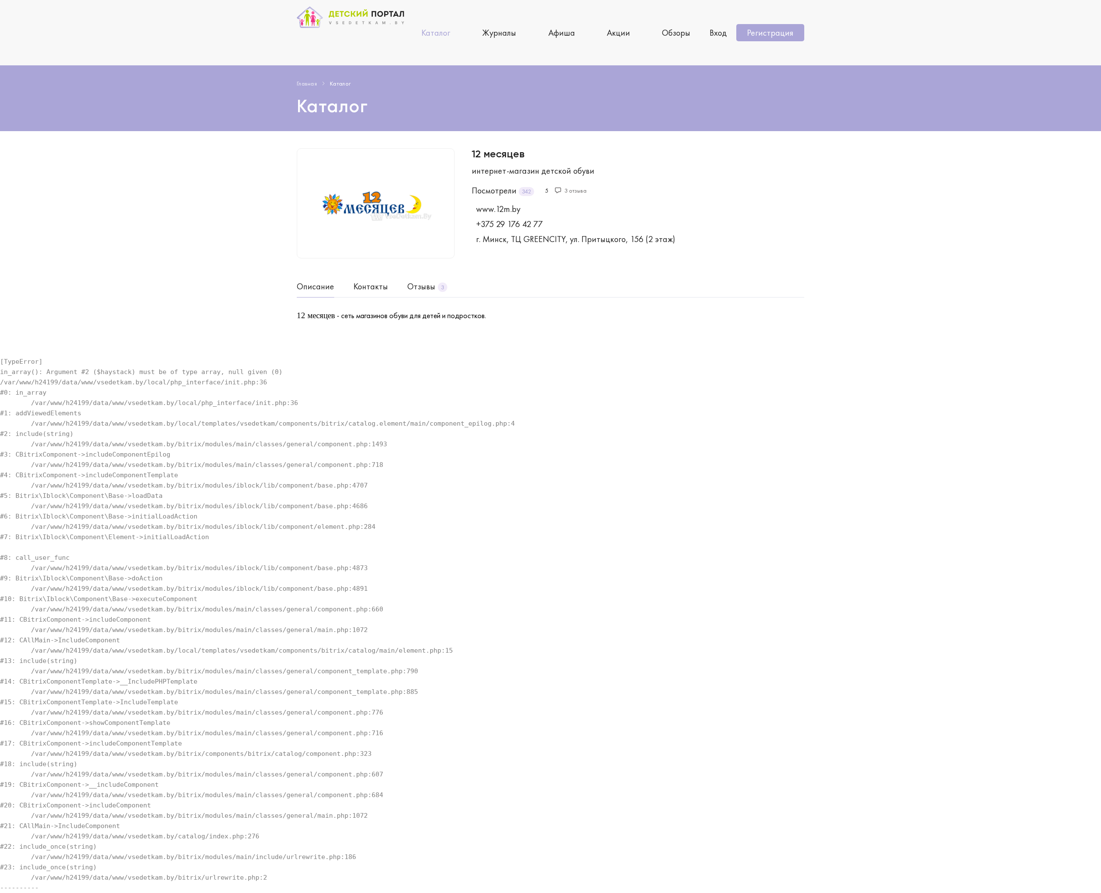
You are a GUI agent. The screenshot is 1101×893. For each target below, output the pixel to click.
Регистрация (770, 32)
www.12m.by (498, 209)
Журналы (499, 32)
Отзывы (421, 286)
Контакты (371, 286)
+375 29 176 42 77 (509, 224)
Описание (315, 286)
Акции (618, 32)
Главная (307, 83)
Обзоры (676, 32)
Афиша (561, 32)
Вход (718, 32)
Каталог (435, 32)
